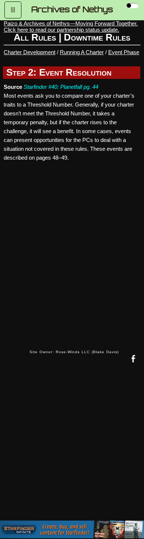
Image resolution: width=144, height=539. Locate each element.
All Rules (35, 37)
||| (13, 9)
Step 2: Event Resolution (59, 72)
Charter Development (29, 52)
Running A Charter (82, 52)
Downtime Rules (97, 37)
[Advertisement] (72, 448)
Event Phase (123, 52)
